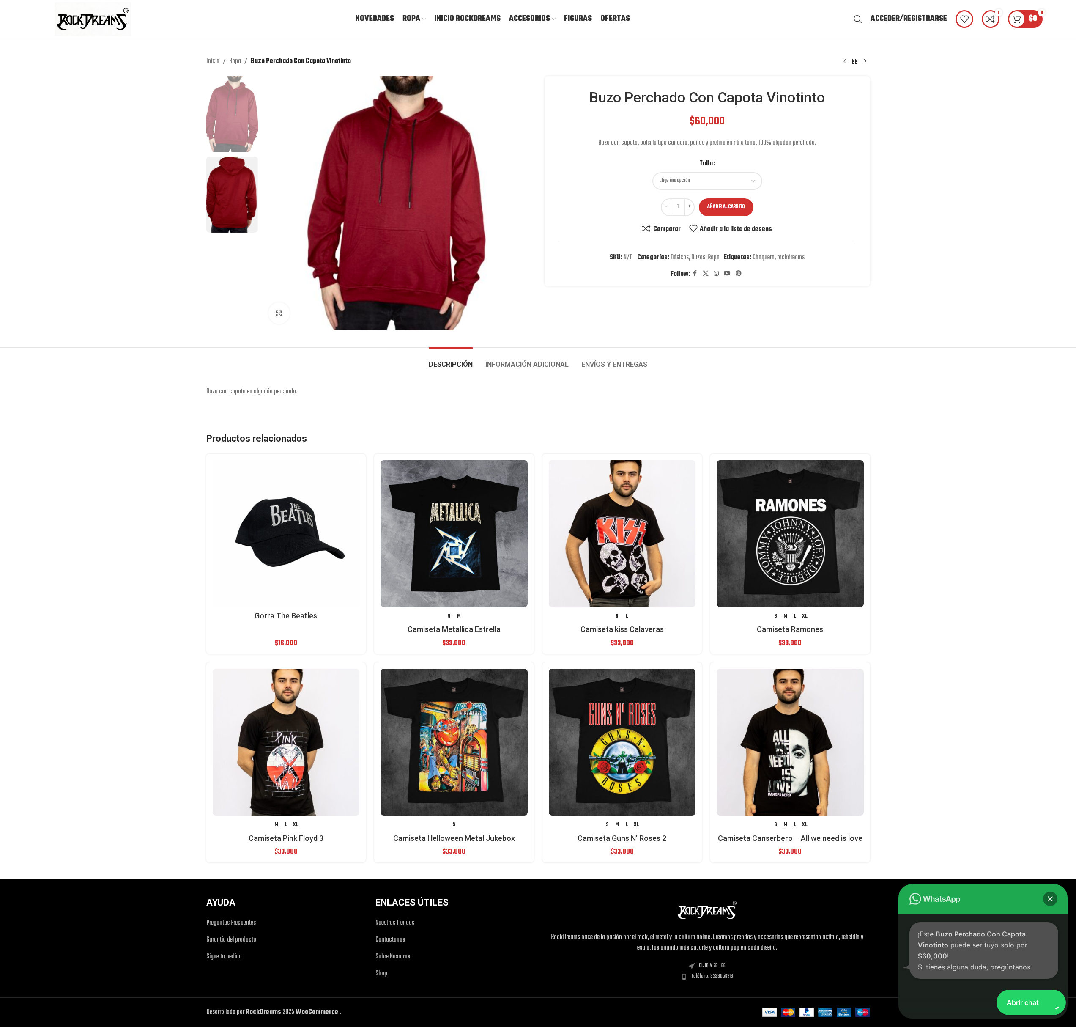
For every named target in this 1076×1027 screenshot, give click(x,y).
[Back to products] (855, 61)
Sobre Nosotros (392, 957)
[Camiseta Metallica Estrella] (454, 533)
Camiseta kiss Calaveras (622, 629)
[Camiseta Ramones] (790, 533)
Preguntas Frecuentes (231, 923)
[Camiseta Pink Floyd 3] (286, 742)
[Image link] (707, 910)
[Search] (857, 19)
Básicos (680, 257)
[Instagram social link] (716, 274)
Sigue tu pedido (224, 957)
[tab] (451, 360)
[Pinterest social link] (738, 274)
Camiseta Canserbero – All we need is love (790, 838)
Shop (381, 974)
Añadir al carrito (726, 207)
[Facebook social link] (695, 274)
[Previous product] (845, 61)
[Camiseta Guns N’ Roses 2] (622, 742)
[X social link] (705, 274)
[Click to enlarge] (279, 313)
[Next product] (865, 61)
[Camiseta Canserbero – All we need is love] (790, 742)
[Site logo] (93, 19)
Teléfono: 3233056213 (712, 976)
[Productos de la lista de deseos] (964, 19)
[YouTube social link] (727, 274)
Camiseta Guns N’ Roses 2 (622, 838)
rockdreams (791, 257)
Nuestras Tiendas (394, 923)
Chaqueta (764, 257)
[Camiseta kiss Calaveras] (622, 533)
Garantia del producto (231, 940)
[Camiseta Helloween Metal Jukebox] (454, 742)
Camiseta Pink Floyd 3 (286, 838)
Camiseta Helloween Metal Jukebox (454, 838)
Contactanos (390, 940)
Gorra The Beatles (286, 615)
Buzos (698, 257)
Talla (706, 163)
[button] (1050, 899)
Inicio (212, 61)
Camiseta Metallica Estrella (454, 629)
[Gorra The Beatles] (286, 533)
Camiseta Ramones (790, 629)
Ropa (235, 61)
